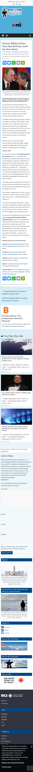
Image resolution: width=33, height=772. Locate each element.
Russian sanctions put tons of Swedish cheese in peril (14, 292)
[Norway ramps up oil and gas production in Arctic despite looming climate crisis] (16, 340)
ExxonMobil (10, 284)
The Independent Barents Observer (13, 326)
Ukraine (26, 284)
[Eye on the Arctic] (3, 35)
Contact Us (4, 703)
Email (3, 524)
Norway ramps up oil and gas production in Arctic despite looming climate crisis (15, 358)
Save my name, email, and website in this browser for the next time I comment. (14, 547)
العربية (3, 725)
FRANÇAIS (4, 714)
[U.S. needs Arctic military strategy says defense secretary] (16, 376)
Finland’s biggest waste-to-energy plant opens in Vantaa (14, 299)
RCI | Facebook (5, 741)
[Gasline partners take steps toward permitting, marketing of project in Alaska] (16, 410)
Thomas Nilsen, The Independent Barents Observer (16, 51)
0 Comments (7, 58)
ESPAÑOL (4, 719)
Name (3, 514)
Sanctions (21, 284)
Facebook (4, 736)
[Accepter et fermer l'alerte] (31, 758)
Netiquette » (5, 479)
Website (3, 534)
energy (5, 284)
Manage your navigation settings (13, 762)
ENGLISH (4, 717)
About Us (4, 700)
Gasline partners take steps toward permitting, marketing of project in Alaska (15, 428)
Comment (5, 489)
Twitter (3, 738)
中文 (2, 722)
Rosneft (16, 284)
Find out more (6, 767)
